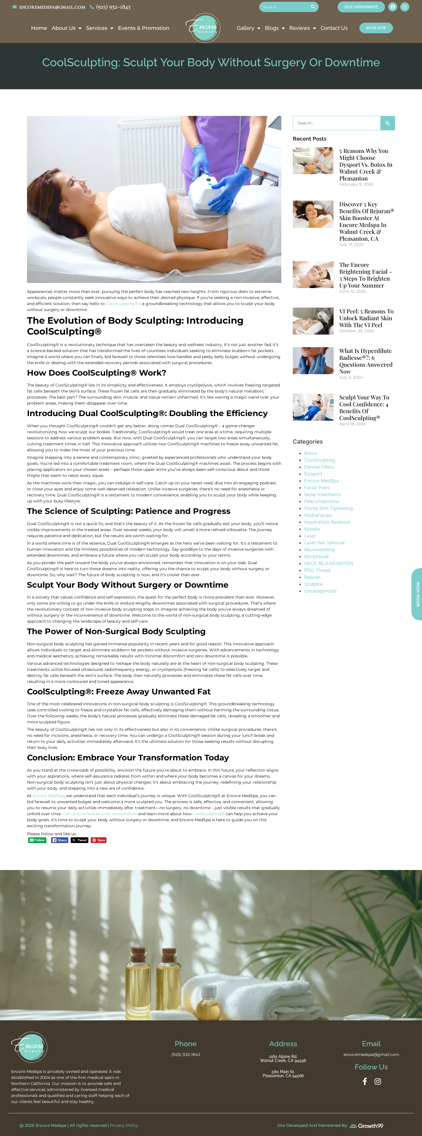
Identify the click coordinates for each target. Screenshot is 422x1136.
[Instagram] (404, 6)
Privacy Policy (124, 1125)
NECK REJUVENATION (328, 563)
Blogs (272, 28)
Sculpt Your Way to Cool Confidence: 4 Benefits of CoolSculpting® (364, 407)
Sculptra (313, 584)
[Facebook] (392, 6)
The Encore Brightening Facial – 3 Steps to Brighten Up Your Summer (365, 275)
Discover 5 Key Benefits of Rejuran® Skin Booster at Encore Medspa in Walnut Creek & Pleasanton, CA (366, 221)
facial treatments (322, 494)
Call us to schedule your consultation (100, 813)
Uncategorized (320, 591)
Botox (310, 453)
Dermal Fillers (319, 467)
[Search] (387, 123)
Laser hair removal (324, 542)
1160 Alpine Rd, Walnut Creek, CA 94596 (283, 1058)
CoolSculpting (319, 460)
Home (39, 28)
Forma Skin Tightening (328, 508)
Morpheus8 (316, 556)
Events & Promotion (143, 28)
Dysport (313, 474)
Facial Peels (317, 487)
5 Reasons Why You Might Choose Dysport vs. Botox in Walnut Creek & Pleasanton (365, 164)
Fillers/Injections (321, 501)
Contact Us (334, 28)
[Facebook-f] (365, 1081)
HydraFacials (318, 515)
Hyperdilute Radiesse (327, 522)
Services (96, 28)
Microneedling (319, 549)
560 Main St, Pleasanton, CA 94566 (283, 1073)
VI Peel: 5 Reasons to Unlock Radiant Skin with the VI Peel (366, 318)
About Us (64, 28)
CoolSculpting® (122, 303)
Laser (310, 536)
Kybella (312, 529)
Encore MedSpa (48, 795)
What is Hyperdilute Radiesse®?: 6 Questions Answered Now (366, 361)
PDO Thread (317, 570)
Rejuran (312, 577)
